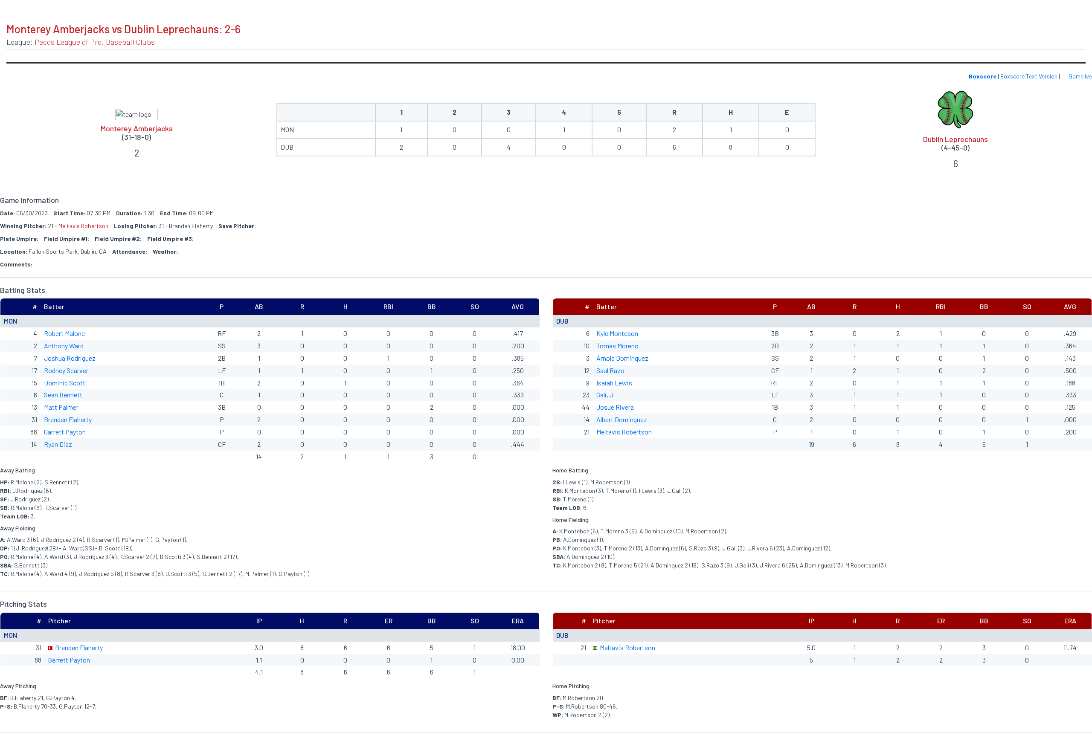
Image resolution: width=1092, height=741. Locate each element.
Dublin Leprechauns (955, 139)
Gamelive (1079, 76)
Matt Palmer (61, 407)
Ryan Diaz (58, 444)
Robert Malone (64, 333)
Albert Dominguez (621, 419)
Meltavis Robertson (83, 225)
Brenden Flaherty (68, 419)
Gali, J (604, 395)
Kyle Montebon (617, 333)
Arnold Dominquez (622, 358)
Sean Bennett (63, 395)
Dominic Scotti (65, 383)
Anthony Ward (64, 346)
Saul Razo (610, 370)
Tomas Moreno (617, 346)
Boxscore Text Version (1028, 76)
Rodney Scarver (66, 370)
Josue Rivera (615, 407)
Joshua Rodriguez (70, 358)
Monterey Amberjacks (137, 128)
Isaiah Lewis (614, 383)
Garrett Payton (65, 432)
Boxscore (982, 76)
